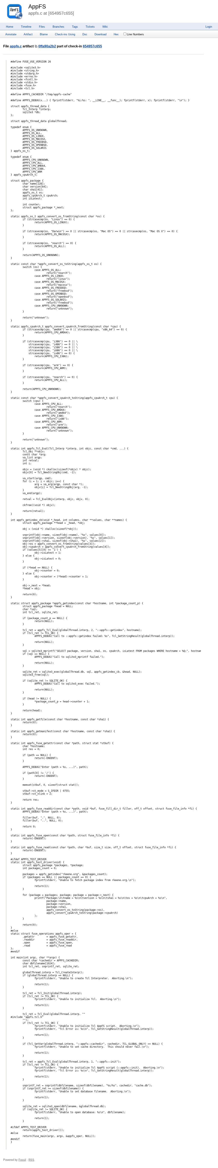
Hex (116, 34)
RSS (31, 1159)
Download (100, 34)
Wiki (105, 26)
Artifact (28, 34)
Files (42, 26)
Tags (75, 26)
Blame (44, 34)
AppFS (37, 6)
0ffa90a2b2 (47, 46)
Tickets (90, 26)
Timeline (26, 26)
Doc (84, 34)
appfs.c (16, 46)
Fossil (22, 1159)
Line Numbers (135, 34)
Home (9, 26)
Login (208, 26)
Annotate (10, 34)
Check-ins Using (65, 34)
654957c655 (92, 46)
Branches (58, 26)
